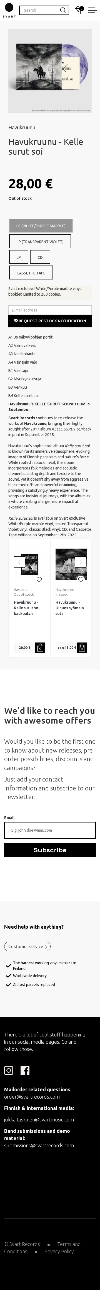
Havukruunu (21, 127)
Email (9, 818)
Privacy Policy (59, 1251)
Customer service (25, 946)
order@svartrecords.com (32, 1096)
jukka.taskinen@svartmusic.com (39, 1119)
